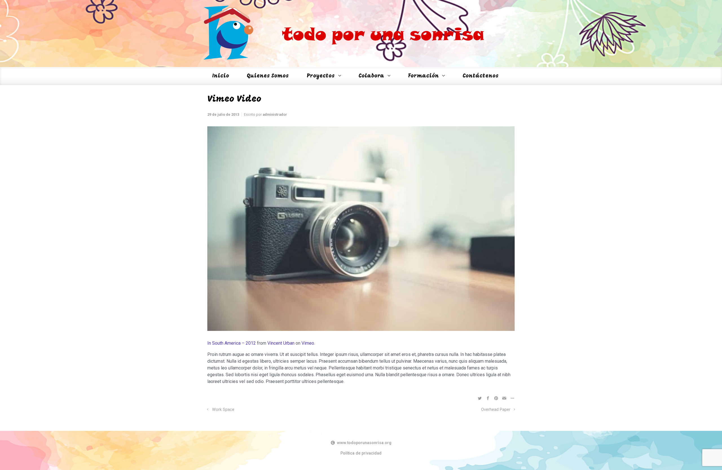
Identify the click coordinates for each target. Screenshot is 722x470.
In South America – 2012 (231, 343)
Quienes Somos (268, 76)
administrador (275, 114)
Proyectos (321, 76)
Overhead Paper (495, 409)
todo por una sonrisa (383, 33)
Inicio (220, 76)
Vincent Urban (280, 343)
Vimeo (307, 343)
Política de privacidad (361, 453)
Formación (423, 76)
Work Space (223, 409)
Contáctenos (481, 76)
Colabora (371, 76)
